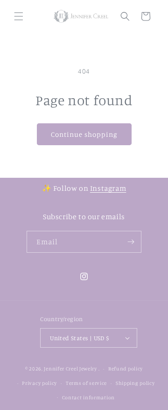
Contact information (88, 397)
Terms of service (86, 383)
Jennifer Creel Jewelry (70, 368)
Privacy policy (39, 383)
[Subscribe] (130, 242)
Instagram (108, 188)
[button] (18, 16)
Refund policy (125, 368)
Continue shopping (84, 134)
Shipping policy (135, 383)
